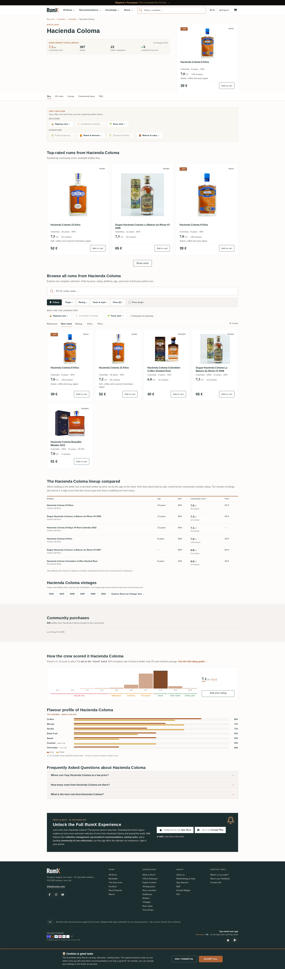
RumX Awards (115, 890)
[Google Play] (235, 940)
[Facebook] (49, 894)
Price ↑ (90, 324)
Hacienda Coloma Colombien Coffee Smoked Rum (163, 369)
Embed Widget (183, 890)
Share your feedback (220, 878)
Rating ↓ (79, 324)
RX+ (178, 894)
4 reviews (65, 454)
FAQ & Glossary (149, 878)
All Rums (113, 875)
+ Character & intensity (141, 316)
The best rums (115, 882)
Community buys (86, 96)
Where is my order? (219, 875)
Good (214, 679)
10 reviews (131, 237)
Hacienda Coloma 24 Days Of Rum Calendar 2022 (71, 527)
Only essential (184, 959)
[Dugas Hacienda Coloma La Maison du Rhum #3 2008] (142, 194)
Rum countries (149, 890)
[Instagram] (56, 894)
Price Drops (147, 910)
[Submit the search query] (51, 291)
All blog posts (148, 886)
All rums (59, 96)
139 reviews (197, 74)
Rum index (147, 906)
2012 (51, 594)
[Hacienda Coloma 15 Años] (78, 194)
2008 (72, 594)
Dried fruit (52, 733)
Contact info (215, 882)
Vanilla (50, 729)
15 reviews (163, 380)
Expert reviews (149, 882)
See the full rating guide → (193, 661)
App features (182, 882)
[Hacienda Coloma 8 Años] (207, 194)
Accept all (211, 959)
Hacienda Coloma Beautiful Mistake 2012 (66, 443)
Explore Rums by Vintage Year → (128, 594)
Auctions (113, 886)
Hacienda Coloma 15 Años (65, 225)
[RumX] (53, 10)
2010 (62, 594)
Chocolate (57, 748)
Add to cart (226, 85)
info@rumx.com (56, 886)
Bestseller (113, 878)
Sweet (50, 738)
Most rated (66, 324)
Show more (142, 263)
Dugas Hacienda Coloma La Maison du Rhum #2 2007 (74, 550)
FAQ (101, 96)
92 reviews (66, 237)
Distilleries (147, 894)
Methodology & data (185, 878)
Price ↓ (101, 324)
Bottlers (146, 898)
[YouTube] (62, 894)
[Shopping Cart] (235, 10)
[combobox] (171, 10)
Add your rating (218, 693)
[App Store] (228, 940)
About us (180, 875)
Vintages (146, 902)
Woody (50, 724)
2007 (82, 594)
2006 (93, 594)
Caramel (56, 743)
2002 (103, 594)
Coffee (50, 719)
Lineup (71, 96)
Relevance (52, 324)
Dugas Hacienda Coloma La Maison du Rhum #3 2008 (142, 226)
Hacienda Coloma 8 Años (194, 62)
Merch (112, 894)
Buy (49, 96)
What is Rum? (149, 875)
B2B (178, 886)
